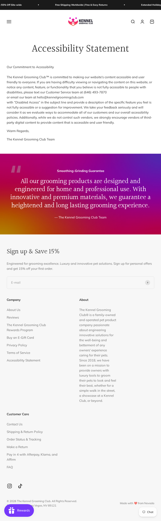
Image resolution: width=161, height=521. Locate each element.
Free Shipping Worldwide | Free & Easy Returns (76, 4)
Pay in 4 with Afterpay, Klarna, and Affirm (32, 456)
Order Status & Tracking (24, 439)
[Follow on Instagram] (9, 486)
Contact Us (14, 424)
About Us (13, 310)
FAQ (10, 467)
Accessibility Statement (23, 360)
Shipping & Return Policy (25, 432)
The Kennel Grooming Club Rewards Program (26, 327)
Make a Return (17, 447)
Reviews (13, 317)
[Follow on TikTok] (20, 486)
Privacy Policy (17, 345)
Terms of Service (18, 353)
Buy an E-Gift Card (20, 338)
